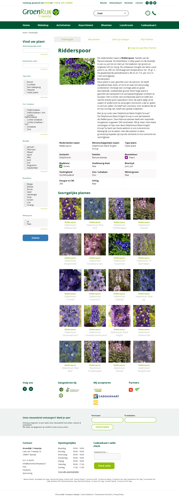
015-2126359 (66, 3)
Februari (31, 149)
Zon (29, 129)
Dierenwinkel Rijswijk (56, 479)
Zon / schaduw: (28, 104)
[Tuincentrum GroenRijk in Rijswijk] (41, 13)
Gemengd (32, 194)
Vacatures (27, 470)
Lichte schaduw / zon (34, 123)
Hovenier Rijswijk (79, 479)
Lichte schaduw (34, 120)
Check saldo (104, 465)
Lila (29, 202)
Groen (30, 200)
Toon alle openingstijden (68, 472)
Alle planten (94, 39)
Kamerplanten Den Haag (134, 479)
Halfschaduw (33, 110)
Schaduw (31, 127)
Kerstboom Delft (56, 481)
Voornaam (95, 415)
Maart (30, 152)
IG (31, 389)
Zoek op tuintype (120, 39)
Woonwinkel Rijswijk (84, 481)
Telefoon (154, 13)
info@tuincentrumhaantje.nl (34, 463)
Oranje (30, 205)
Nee (29, 224)
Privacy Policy (119, 494)
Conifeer (31, 84)
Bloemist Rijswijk (29, 479)
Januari (30, 147)
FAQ (24, 466)
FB (25, 389)
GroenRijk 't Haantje (32, 448)
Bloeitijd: (26, 141)
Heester (31, 90)
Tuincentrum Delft (91, 479)
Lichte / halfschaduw (31, 116)
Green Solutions (87, 494)
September (32, 168)
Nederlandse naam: (30, 61)
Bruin (30, 189)
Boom (30, 82)
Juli (28, 162)
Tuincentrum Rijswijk (105, 479)
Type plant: (27, 76)
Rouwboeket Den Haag (42, 479)
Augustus (32, 165)
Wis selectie (44, 54)
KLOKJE (147, 13)
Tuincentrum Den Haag (124, 481)
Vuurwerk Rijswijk (110, 481)
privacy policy (62, 427)
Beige (30, 184)
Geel (29, 192)
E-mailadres (130, 415)
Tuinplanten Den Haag (119, 479)
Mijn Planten (147, 39)
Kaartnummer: (100, 452)
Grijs (29, 197)
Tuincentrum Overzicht (103, 494)
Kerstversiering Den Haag (69, 481)
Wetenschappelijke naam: (32, 46)
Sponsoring (27, 473)
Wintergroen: (27, 215)
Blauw (30, 187)
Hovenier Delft (68, 479)
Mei (29, 157)
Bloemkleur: (27, 178)
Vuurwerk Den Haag (97, 481)
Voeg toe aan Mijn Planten (143, 47)
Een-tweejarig (34, 87)
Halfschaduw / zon (36, 112)
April (29, 155)
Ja (28, 221)
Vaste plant (32, 92)
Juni (29, 160)
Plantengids (67, 39)
